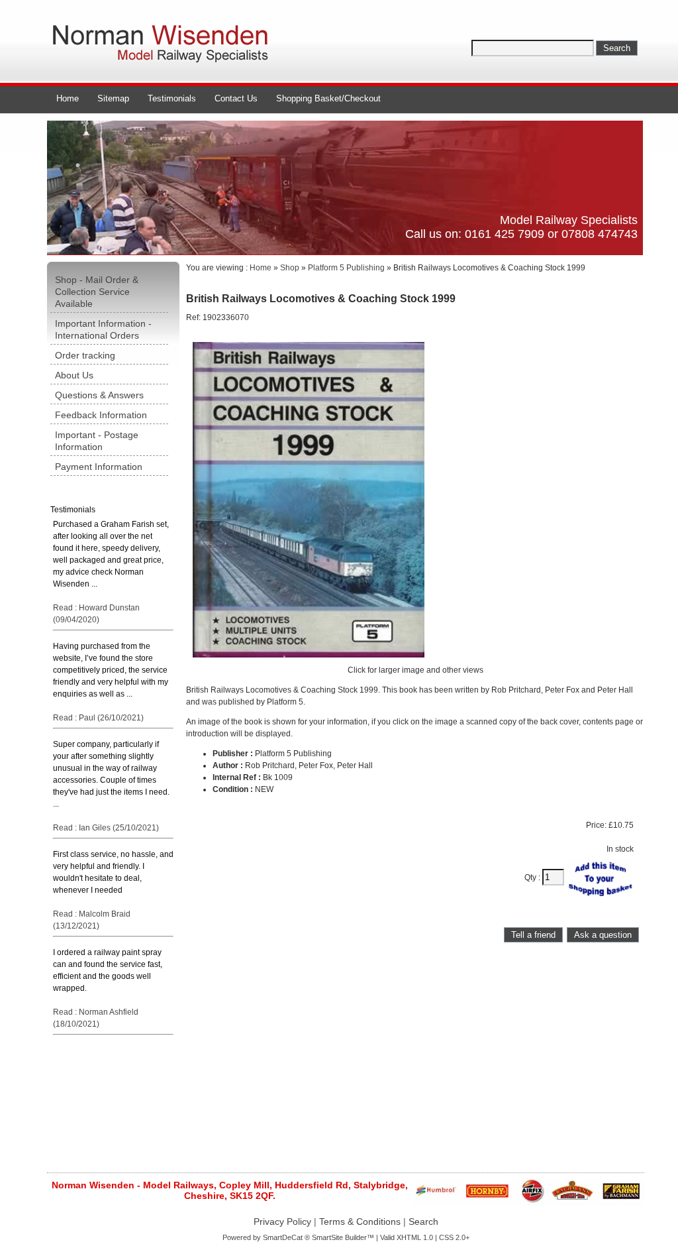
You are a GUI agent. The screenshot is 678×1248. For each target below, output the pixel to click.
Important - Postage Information (96, 440)
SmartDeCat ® (286, 1237)
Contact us (236, 98)
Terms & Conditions (360, 1221)
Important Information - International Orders (103, 329)
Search (423, 1221)
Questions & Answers (99, 395)
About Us (74, 375)
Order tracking (85, 355)
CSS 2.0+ (454, 1237)
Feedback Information (101, 415)
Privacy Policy (282, 1221)
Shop (289, 267)
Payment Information (98, 466)
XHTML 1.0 (415, 1237)
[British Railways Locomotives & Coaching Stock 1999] (308, 661)
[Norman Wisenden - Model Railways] (163, 63)
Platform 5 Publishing (346, 267)
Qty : (533, 877)
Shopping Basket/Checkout (328, 98)
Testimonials (172, 98)
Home (67, 98)
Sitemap (113, 98)
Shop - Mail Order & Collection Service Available (96, 291)
